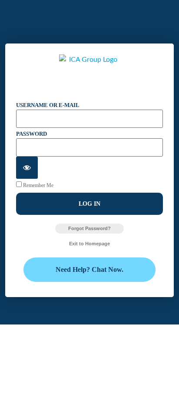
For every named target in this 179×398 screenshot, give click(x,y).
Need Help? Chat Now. (89, 269)
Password (31, 134)
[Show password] (27, 168)
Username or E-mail (48, 105)
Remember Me (37, 185)
